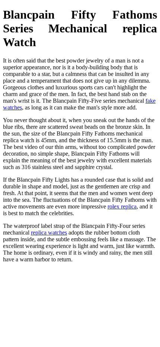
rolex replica (122, 206)
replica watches (49, 232)
